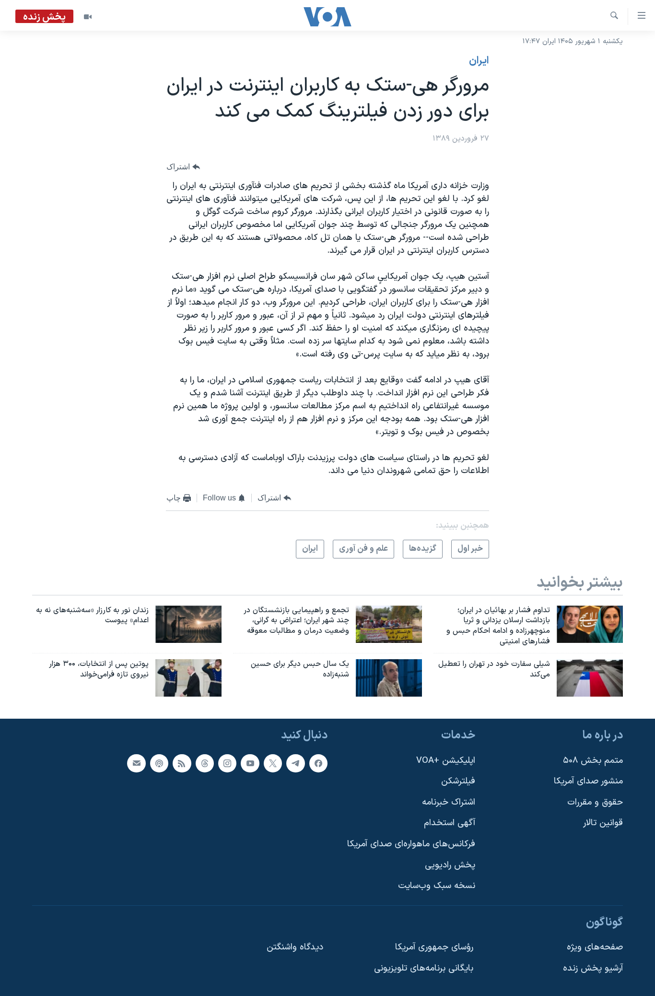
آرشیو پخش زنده (593, 968)
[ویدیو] (87, 17)
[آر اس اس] (182, 763)
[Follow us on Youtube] (250, 763)
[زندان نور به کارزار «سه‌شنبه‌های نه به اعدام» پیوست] (188, 624)
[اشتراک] (136, 763)
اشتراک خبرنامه (448, 801)
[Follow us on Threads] (205, 763)
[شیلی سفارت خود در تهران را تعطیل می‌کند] (590, 678)
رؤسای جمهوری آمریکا (434, 947)
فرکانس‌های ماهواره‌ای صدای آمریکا (411, 844)
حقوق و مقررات (595, 801)
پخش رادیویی (450, 864)
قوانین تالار (603, 823)
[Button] (183, 167)
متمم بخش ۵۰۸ (593, 760)
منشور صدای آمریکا (588, 781)
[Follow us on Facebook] (318, 763)
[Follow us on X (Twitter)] (273, 763)
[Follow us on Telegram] (295, 763)
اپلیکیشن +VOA (445, 760)
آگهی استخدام (449, 823)
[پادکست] (159, 763)
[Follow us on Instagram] (227, 763)
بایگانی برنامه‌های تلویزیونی (423, 968)
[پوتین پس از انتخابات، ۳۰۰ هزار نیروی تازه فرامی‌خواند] (188, 678)
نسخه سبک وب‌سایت (436, 885)
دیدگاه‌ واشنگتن (295, 947)
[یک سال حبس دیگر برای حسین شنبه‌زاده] (389, 678)
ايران (479, 61)
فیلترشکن (458, 781)
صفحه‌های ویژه (595, 947)
